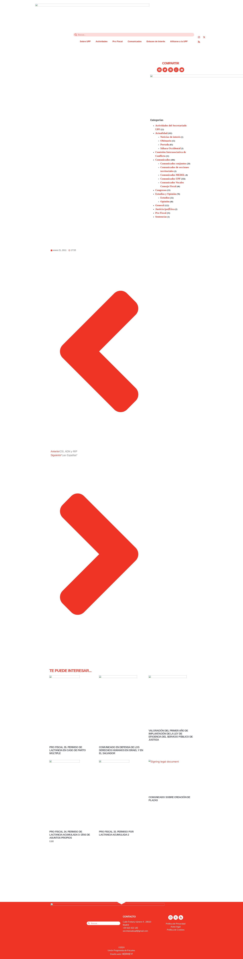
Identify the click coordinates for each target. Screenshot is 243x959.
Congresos (161, 190)
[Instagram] (199, 37)
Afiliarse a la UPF (179, 41)
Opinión (164, 201)
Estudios (165, 197)
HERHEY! (127, 954)
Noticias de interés (170, 136)
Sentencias (161, 216)
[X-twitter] (204, 37)
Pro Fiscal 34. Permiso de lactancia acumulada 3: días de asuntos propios (69, 834)
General (159, 205)
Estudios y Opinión (165, 193)
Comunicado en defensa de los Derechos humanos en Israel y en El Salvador (121, 750)
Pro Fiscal (118, 41)
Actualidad (161, 133)
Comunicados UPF (170, 178)
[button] (159, 69)
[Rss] (199, 42)
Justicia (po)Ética (165, 209)
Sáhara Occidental (170, 148)
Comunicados (134, 41)
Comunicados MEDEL (172, 174)
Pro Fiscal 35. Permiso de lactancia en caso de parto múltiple (67, 750)
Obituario (165, 140)
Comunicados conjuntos (173, 163)
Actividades (101, 41)
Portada (164, 144)
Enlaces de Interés (156, 41)
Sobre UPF (85, 41)
